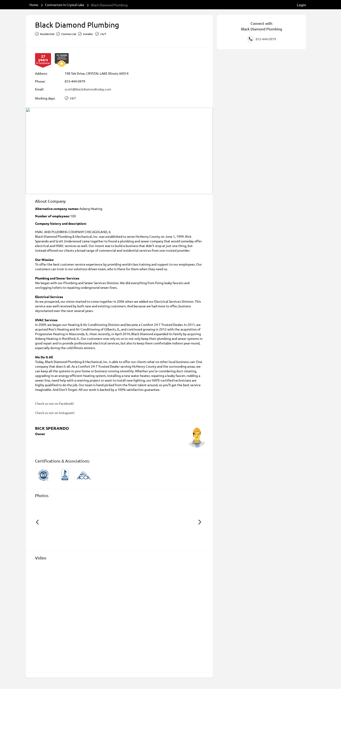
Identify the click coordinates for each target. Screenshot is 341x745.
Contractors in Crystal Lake (64, 5)
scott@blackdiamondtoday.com (88, 89)
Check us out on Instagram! (54, 413)
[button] (37, 522)
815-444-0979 (75, 81)
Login (301, 4)
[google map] (119, 151)
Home (33, 5)
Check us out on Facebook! (54, 403)
